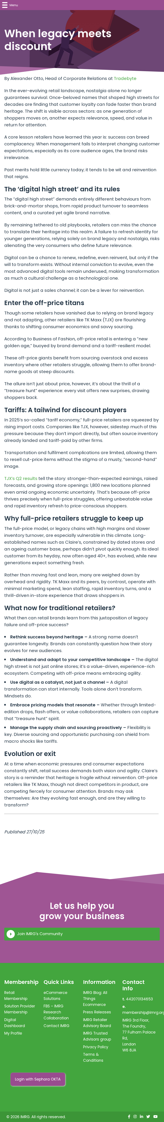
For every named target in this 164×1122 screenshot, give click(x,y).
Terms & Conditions (93, 1057)
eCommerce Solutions (55, 995)
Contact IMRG (56, 1025)
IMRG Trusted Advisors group (97, 1036)
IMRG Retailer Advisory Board (97, 1022)
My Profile (13, 1033)
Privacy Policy (95, 1047)
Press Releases (97, 1012)
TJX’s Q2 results (20, 478)
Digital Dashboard (14, 1022)
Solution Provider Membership (19, 1009)
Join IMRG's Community (40, 933)
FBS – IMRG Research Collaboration (56, 1012)
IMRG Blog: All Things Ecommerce (95, 998)
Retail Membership (15, 995)
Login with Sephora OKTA (38, 1079)
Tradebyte (125, 78)
